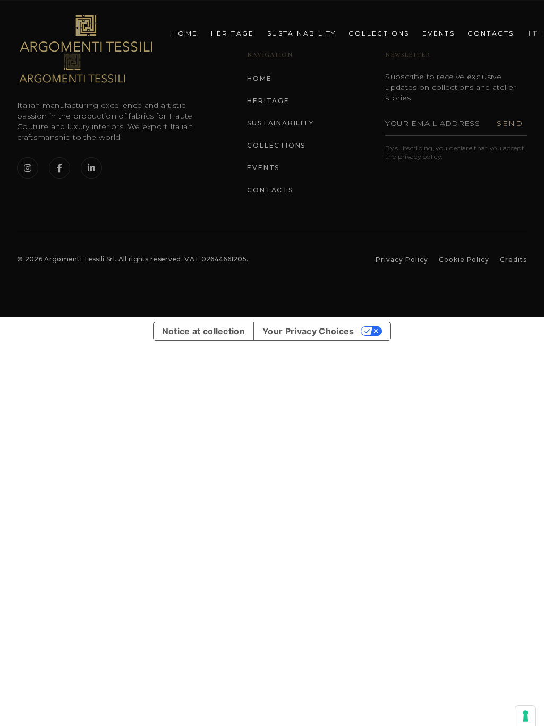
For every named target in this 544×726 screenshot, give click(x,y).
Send (510, 123)
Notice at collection (203, 331)
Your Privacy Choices (308, 331)
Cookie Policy (464, 260)
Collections (378, 33)
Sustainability (301, 33)
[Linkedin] (91, 168)
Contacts (491, 33)
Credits (513, 260)
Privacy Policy (402, 260)
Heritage (232, 33)
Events (438, 33)
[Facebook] (59, 168)
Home (185, 33)
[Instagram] (27, 168)
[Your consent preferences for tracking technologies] (525, 716)
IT (533, 33)
